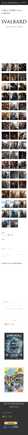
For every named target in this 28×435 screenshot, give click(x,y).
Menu (24, 2)
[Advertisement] (14, 44)
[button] (5, 67)
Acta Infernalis (10, 3)
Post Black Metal (11, 248)
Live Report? (14, 60)
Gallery (6, 248)
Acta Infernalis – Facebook (14, 308)
